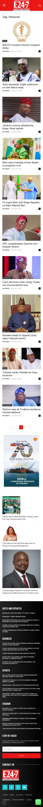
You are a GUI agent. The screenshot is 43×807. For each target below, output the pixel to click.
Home (4, 13)
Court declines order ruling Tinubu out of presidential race (21, 284)
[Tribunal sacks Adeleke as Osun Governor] (21, 358)
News (4, 41)
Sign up (21, 755)
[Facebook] (5, 787)
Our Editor (6, 51)
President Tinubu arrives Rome (13, 616)
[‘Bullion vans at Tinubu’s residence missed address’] (21, 395)
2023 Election (7, 121)
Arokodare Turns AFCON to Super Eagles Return (20, 685)
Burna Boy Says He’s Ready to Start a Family (18, 613)
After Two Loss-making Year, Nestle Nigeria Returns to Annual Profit (18, 657)
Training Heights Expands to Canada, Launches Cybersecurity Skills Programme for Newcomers (20, 592)
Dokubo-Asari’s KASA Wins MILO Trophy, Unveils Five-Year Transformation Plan (20, 518)
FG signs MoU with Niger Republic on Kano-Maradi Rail (21, 204)
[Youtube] (24, 787)
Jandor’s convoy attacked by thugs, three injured (18, 127)
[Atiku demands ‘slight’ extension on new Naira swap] (21, 69)
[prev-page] (11, 427)
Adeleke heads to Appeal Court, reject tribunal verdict (19, 337)
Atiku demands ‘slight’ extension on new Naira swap (20, 86)
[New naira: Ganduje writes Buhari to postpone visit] (21, 148)
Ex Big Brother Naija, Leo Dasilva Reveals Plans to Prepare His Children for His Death (20, 620)
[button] (4, 802)
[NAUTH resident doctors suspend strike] (21, 31)
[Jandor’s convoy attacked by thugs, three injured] (21, 109)
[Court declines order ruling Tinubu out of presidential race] (21, 267)
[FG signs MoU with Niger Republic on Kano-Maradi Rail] (21, 187)
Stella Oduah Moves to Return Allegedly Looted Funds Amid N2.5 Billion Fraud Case (20, 649)
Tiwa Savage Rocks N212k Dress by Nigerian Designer (21, 728)
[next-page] (31, 427)
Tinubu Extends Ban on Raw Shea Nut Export (19, 653)
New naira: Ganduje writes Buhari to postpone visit (20, 164)
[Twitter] (18, 787)
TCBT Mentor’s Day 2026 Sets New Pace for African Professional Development (18, 544)
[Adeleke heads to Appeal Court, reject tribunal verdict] (21, 313)
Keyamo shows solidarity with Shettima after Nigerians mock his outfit (19, 724)
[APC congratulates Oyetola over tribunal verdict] (21, 228)
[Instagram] (11, 787)
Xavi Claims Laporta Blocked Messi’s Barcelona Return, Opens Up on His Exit (19, 675)
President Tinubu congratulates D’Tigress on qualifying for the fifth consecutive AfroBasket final (20, 695)
